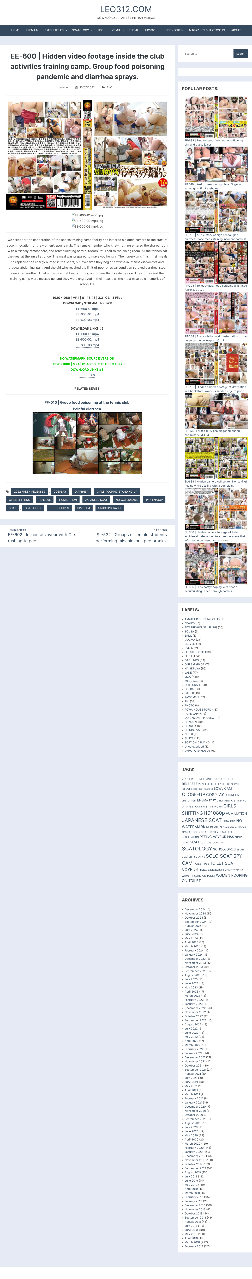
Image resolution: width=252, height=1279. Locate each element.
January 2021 (193, 1102)
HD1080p (151, 30)
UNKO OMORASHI (109, 508)
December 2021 (195, 1057)
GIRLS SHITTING (19, 499)
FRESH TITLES (54, 30)
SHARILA (190, 726)
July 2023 (191, 979)
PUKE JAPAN (193, 713)
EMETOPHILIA (189, 800)
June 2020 (192, 1131)
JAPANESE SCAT (96, 499)
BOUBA (189, 631)
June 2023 (192, 983)
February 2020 (194, 1147)
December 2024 (195, 909)
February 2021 (194, 1098)
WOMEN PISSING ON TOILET (198, 875)
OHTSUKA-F (193, 685)
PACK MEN (192, 697)
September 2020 (196, 1119)
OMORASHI (228, 827)
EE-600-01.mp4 (87, 309)
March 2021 (192, 1094)
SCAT (12, 508)
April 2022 (191, 1041)
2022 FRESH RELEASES (29, 491)
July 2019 (191, 1176)
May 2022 (191, 1036)
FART (212, 800)
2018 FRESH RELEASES (198, 779)
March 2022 (192, 1045)
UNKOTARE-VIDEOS (197, 750)
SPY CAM (83, 508)
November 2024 (195, 913)
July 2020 (191, 1127)
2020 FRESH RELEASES (212, 783)
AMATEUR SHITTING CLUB (202, 619)
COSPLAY (59, 491)
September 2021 (195, 1069)
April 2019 (191, 1188)
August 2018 (193, 1221)
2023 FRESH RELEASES (203, 789)
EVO (109, 87)
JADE (188, 672)
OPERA (189, 689)
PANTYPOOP (154, 499)
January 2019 (193, 1201)
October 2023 (194, 967)
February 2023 (194, 999)
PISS (100, 30)
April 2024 (191, 942)
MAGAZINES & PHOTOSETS (207, 30)
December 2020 (195, 1106)
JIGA (188, 676)
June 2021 (191, 1082)
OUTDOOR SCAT (197, 832)
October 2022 (194, 1016)
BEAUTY (190, 623)
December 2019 (195, 1156)
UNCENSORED (173, 30)
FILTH (188, 656)
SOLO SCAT (219, 856)
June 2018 (191, 1230)
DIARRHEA (81, 491)
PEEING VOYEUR (213, 837)
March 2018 (192, 1242)
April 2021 (191, 1090)
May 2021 (191, 1086)
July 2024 (191, 930)
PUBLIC (238, 837)
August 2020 (193, 1123)
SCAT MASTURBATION (211, 842)
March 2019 (192, 1193)
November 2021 (195, 1061)
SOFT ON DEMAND (197, 742)
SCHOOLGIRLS (59, 508)
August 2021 (193, 1073)
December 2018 (195, 1205)
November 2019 (195, 1160)
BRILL (188, 635)
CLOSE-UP (193, 794)
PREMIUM (32, 30)
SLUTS (189, 738)
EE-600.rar (87, 375)
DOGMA (190, 639)
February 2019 (194, 1197)
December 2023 (195, 958)
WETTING (238, 870)
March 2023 (192, 995)
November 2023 (195, 962)
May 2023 (191, 987)
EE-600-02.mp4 (87, 314)
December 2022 (195, 1008)
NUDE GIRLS (214, 827)
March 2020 (192, 1143)
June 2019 (191, 1180)
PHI (187, 701)
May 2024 (191, 938)
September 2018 (195, 1217)
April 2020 (191, 1139)
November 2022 (195, 1012)
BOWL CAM (223, 788)
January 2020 (194, 1151)
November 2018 (195, 1209)
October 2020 (194, 1115)
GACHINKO (192, 660)
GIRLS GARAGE (194, 664)
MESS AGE (192, 680)
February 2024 (194, 950)
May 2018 (191, 1234)
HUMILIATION (68, 499)
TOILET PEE (201, 863)
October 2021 (193, 1065)
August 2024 (193, 925)
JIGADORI (229, 821)
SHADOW (191, 722)
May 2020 (191, 1135)
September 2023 (196, 971)
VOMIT (116, 30)
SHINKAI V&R (193, 730)
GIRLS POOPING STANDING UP (117, 491)
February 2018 (194, 1246)
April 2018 (191, 1238)
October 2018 (193, 1213)
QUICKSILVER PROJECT (200, 717)
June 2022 (192, 1032)
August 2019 (193, 1172)
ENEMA (134, 30)
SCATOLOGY (80, 30)
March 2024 (192, 946)
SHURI (189, 734)
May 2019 (191, 1184)
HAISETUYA (192, 668)
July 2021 (191, 1078)
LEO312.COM (126, 9)
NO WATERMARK (127, 499)
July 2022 (191, 1028)
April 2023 (191, 991)
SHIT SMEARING (197, 857)
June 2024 (192, 934)
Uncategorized (194, 746)
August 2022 (193, 1024)
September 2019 (195, 1168)
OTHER (189, 693)
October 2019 (193, 1164)
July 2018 (191, 1225)
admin (64, 87)
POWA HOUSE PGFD (198, 709)
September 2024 (196, 921)
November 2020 (195, 1110)
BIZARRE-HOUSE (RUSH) (201, 627)
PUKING (185, 843)
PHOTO (189, 705)
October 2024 (194, 917)
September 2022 (196, 1020)
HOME (15, 30)
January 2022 (194, 1053)
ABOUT (236, 30)
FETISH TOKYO (194, 652)
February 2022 (194, 1049)
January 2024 (194, 954)
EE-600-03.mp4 (87, 320)
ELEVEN (190, 643)
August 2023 (193, 975)
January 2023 (194, 1004)
